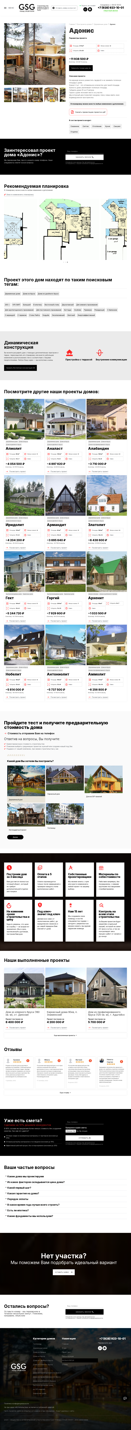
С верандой (10, 315)
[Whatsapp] (85, 9)
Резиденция (99, 310)
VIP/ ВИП (16, 305)
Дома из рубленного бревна (108, 594)
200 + (7, 305)
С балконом (112, 310)
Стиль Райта (34, 315)
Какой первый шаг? (19, 1187)
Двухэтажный (67, 305)
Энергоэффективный (86, 315)
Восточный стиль (52, 305)
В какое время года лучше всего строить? (33, 1204)
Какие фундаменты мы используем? (30, 1216)
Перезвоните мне (105, 1343)
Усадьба (45, 315)
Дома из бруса (29, 294)
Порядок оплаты (17, 1199)
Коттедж (67, 310)
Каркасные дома (28, 594)
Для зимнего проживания (86, 305)
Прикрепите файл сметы (76, 1128)
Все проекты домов (84, 24)
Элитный (71, 315)
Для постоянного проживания (48, 310)
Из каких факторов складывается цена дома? (36, 1182)
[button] (6, 229)
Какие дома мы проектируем (25, 1176)
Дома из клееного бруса (13, 521)
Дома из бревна (93, 594)
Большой (26, 305)
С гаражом (22, 315)
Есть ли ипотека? (18, 1210)
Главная (72, 24)
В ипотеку (37, 305)
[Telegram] (90, 9)
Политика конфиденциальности (16, 1404)
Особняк (77, 310)
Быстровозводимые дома (14, 594)
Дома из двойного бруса (48, 294)
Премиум (88, 310)
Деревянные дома (100, 24)
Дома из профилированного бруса (99, 444)
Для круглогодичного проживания (19, 310)
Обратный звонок (111, 11)
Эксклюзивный (58, 315)
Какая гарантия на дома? (23, 1193)
